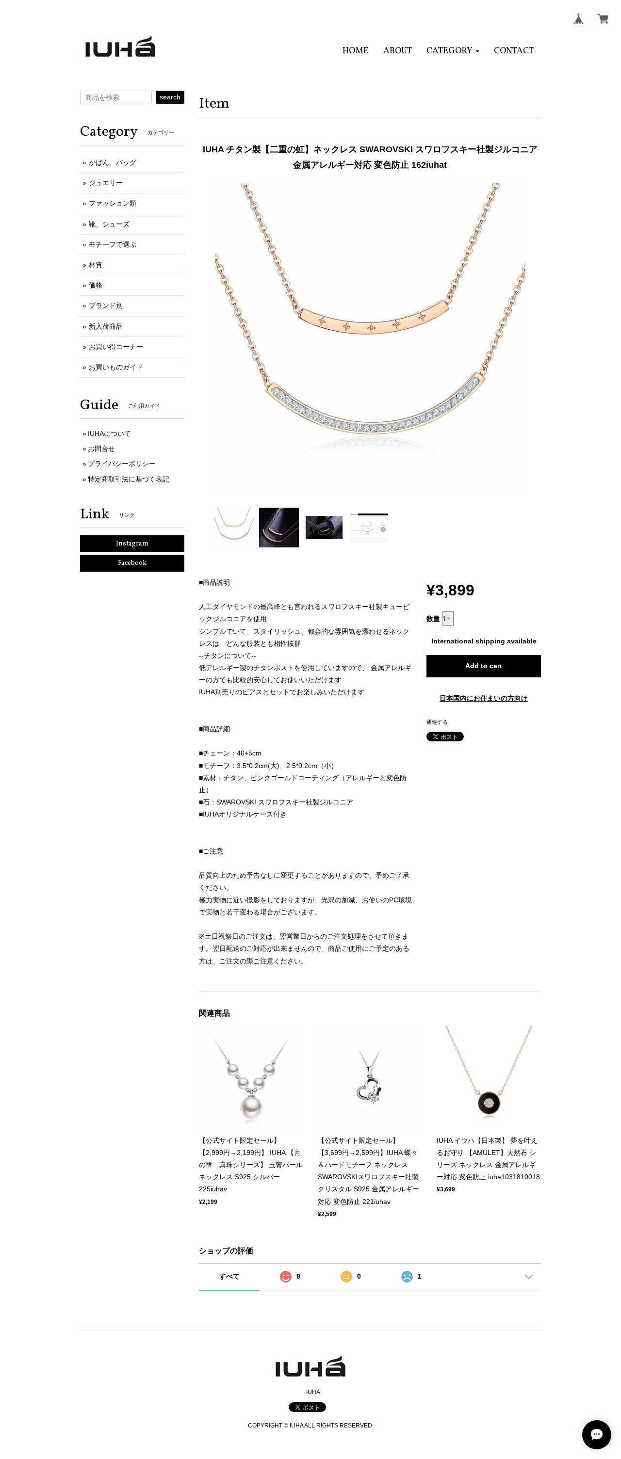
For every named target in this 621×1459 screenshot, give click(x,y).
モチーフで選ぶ (112, 244)
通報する (437, 722)
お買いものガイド (116, 367)
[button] (453, 51)
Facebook (132, 563)
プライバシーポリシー (122, 463)
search (170, 97)
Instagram (132, 543)
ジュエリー (106, 183)
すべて (229, 1276)
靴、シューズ (109, 224)
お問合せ (101, 448)
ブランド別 (106, 305)
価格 (95, 285)
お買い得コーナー (116, 347)
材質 (95, 265)
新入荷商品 (106, 326)
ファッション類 (112, 203)
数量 (433, 619)
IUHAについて (109, 433)
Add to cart (483, 666)
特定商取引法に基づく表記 (128, 479)
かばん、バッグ (112, 162)
